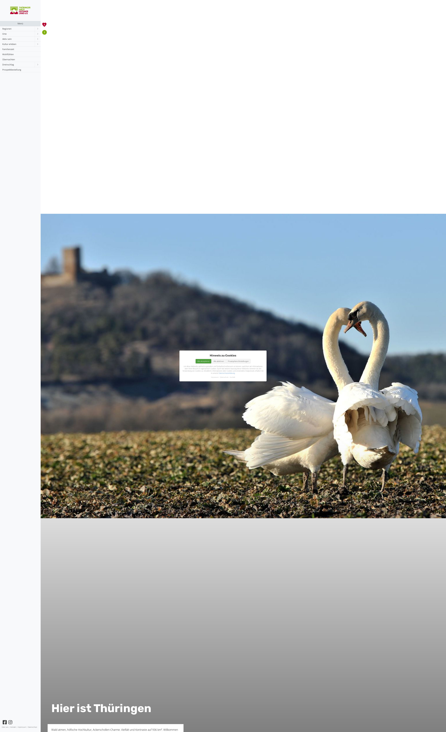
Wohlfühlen (8, 54)
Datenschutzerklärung (227, 373)
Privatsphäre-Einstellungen (238, 361)
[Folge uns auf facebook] (5, 722)
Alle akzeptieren (203, 361)
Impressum (215, 377)
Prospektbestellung (11, 69)
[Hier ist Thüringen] (20, 13)
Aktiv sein (7, 39)
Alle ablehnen (218, 361)
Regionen (6, 28)
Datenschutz (224, 377)
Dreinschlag (8, 64)
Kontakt (232, 377)
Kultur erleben (9, 44)
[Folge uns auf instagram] (10, 722)
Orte (4, 33)
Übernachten (8, 59)
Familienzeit (8, 49)
